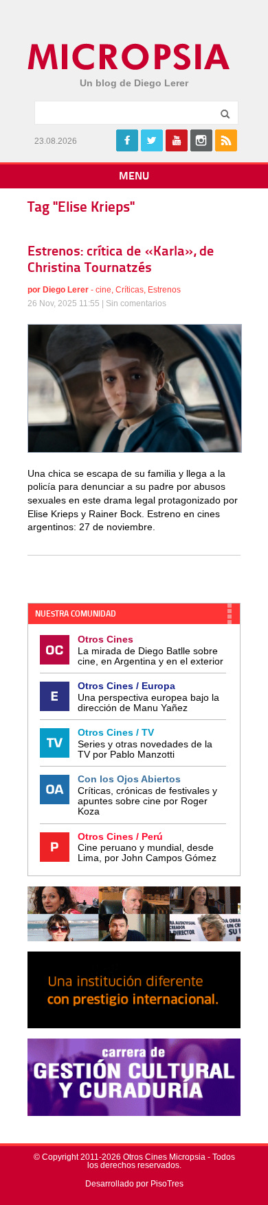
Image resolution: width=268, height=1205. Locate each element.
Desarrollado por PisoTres (134, 1184)
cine (103, 290)
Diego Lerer (66, 290)
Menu (134, 176)
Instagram (201, 140)
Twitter (152, 140)
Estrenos (164, 290)
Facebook (127, 140)
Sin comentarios (136, 303)
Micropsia (129, 57)
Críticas (129, 290)
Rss (226, 140)
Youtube (177, 140)
